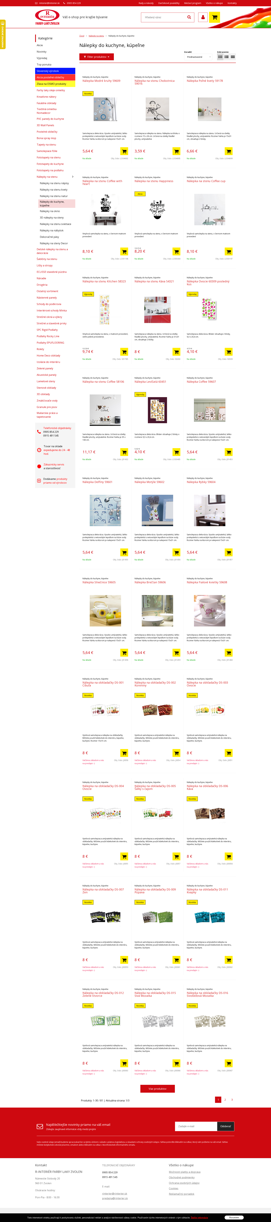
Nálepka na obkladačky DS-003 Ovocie (207, 684)
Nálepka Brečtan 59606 (150, 582)
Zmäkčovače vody (47, 400)
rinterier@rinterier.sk (49, 3)
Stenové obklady (46, 387)
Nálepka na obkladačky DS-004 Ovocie (103, 787)
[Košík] (215, 17)
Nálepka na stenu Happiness (154, 181)
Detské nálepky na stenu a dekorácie (52, 251)
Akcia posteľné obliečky (50, 77)
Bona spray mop (46, 138)
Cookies (173, 1188)
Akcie (40, 45)
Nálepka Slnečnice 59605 (99, 582)
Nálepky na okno (50, 211)
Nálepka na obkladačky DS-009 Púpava (155, 891)
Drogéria (42, 284)
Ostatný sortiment (47, 291)
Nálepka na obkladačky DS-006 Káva (207, 787)
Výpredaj (42, 58)
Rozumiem (234, 1217)
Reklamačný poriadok (181, 1194)
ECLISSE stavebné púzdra (51, 272)
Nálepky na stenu (96, 36)
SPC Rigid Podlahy (47, 330)
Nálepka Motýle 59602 (149, 482)
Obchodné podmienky (182, 1177)
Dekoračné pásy (49, 237)
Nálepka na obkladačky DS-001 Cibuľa (103, 684)
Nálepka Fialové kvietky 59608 (207, 582)
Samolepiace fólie (47, 151)
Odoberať (225, 1126)
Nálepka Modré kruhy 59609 (101, 81)
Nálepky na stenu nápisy (54, 183)
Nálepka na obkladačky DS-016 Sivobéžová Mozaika (207, 994)
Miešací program (192, 3)
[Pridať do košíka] (124, 151)
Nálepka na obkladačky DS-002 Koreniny (155, 684)
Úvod (81, 36)
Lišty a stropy (45, 265)
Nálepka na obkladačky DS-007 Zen (103, 891)
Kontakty (232, 3)
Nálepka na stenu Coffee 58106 (103, 381)
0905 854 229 (74, 3)
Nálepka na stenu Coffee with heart (102, 182)
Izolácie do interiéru (48, 362)
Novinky (41, 51)
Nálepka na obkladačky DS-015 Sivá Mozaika (155, 994)
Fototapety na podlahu (50, 170)
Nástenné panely (47, 297)
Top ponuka (44, 64)
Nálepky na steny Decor (54, 243)
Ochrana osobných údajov (184, 1183)
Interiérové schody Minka (52, 310)
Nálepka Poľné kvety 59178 (205, 81)
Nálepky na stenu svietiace (55, 224)
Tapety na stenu (46, 144)
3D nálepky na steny (52, 217)
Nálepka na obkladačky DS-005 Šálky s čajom (155, 787)
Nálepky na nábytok (52, 230)
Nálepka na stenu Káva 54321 (154, 281)
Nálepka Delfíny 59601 (97, 482)
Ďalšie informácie (199, 1218)
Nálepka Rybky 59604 (201, 482)
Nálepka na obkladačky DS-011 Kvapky (207, 891)
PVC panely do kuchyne (50, 119)
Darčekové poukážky (168, 3)
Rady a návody (146, 3)
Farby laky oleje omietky (51, 90)
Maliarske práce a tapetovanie (47, 414)
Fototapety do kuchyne (50, 164)
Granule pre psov (47, 407)
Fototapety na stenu (49, 157)
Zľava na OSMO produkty (51, 84)
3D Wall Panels (45, 125)
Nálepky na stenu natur (54, 196)
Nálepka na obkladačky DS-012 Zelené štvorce (103, 994)
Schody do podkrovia (49, 304)
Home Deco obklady (48, 355)
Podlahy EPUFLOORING (50, 342)
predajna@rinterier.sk (115, 1198)
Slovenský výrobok (48, 71)
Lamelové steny (46, 381)
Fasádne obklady (46, 103)
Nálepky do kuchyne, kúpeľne (52, 203)
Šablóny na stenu (47, 259)
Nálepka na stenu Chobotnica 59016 (155, 82)
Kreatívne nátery (46, 96)
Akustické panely (46, 375)
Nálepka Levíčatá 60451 (150, 381)
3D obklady (43, 394)
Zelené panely (45, 368)
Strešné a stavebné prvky (51, 323)
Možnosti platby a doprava (184, 1172)
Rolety (40, 349)
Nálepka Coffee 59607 (201, 381)
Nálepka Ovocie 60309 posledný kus (208, 282)
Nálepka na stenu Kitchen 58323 (104, 281)
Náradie (41, 278)
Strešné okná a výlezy (49, 317)
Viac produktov (157, 1088)
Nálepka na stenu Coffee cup (206, 181)
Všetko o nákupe (214, 3)
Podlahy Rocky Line (48, 336)
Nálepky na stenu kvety (53, 189)
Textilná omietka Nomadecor (46, 111)
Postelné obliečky (47, 131)
